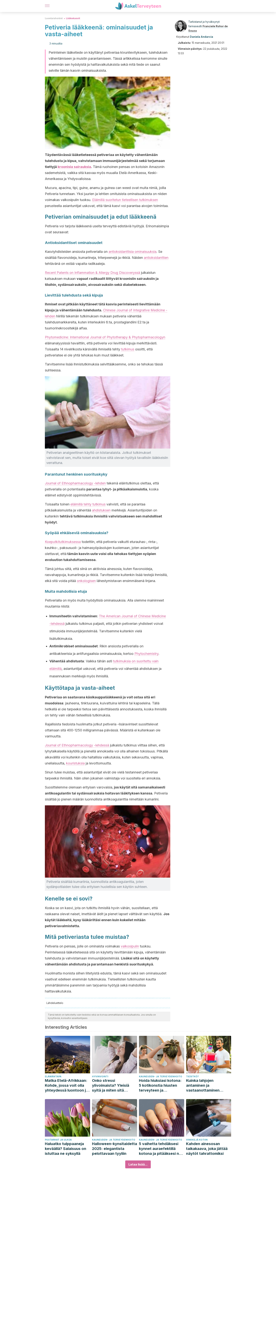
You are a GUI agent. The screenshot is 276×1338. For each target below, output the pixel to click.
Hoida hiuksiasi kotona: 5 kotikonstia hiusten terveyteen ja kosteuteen (160, 1085)
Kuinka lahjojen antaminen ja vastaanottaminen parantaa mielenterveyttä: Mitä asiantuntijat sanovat (205, 1085)
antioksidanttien (156, 258)
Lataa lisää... (138, 1164)
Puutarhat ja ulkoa (58, 1139)
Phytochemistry (146, 654)
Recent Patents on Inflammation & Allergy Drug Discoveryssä (92, 273)
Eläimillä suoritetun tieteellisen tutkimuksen (125, 200)
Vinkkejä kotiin (197, 1139)
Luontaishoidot (54, 18)
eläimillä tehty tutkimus (88, 504)
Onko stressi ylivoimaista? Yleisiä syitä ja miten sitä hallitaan (110, 1085)
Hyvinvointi (100, 1076)
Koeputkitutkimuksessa (63, 542)
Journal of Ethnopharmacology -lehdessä (77, 745)
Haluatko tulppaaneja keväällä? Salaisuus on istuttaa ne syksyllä (65, 1148)
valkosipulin (130, 946)
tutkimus (127, 349)
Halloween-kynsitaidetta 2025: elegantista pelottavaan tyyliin (114, 1148)
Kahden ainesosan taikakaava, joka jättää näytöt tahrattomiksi (207, 1148)
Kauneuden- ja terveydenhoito (160, 1076)
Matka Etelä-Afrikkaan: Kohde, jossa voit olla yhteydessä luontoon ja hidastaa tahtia (66, 1085)
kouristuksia (75, 763)
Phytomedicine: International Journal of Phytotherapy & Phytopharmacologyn (105, 337)
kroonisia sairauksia (74, 167)
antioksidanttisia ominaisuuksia (132, 252)
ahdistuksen (101, 510)
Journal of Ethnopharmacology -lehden (75, 483)
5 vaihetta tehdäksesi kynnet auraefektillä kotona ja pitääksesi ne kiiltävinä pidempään (160, 1148)
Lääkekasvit (73, 18)
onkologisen (86, 581)
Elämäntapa (53, 1076)
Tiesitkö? (192, 1076)
